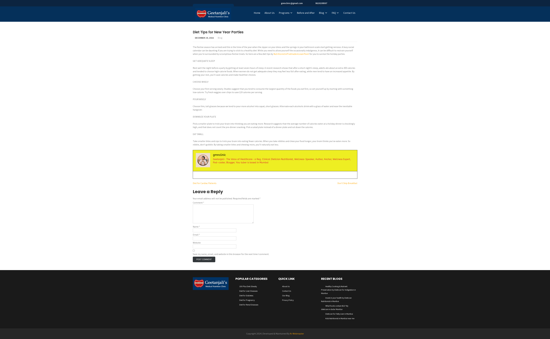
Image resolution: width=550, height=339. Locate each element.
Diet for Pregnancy (247, 300)
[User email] (195, 174)
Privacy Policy (288, 300)
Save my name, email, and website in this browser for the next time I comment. (231, 254)
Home (257, 12)
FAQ (334, 12)
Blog (321, 12)
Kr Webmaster (297, 333)
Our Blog (285, 295)
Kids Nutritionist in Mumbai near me (339, 318)
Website (197, 242)
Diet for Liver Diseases (248, 291)
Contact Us (349, 12)
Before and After (306, 12)
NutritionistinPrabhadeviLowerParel (291, 53)
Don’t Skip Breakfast (347, 183)
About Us (270, 12)
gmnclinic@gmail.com (292, 3)
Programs (284, 12)
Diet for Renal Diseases (248, 304)
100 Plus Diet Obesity (248, 286)
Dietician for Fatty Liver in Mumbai (339, 314)
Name (196, 226)
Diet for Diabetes (246, 295)
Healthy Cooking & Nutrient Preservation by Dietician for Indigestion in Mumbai (338, 290)
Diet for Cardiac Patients (204, 183)
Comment (198, 202)
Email (196, 234)
